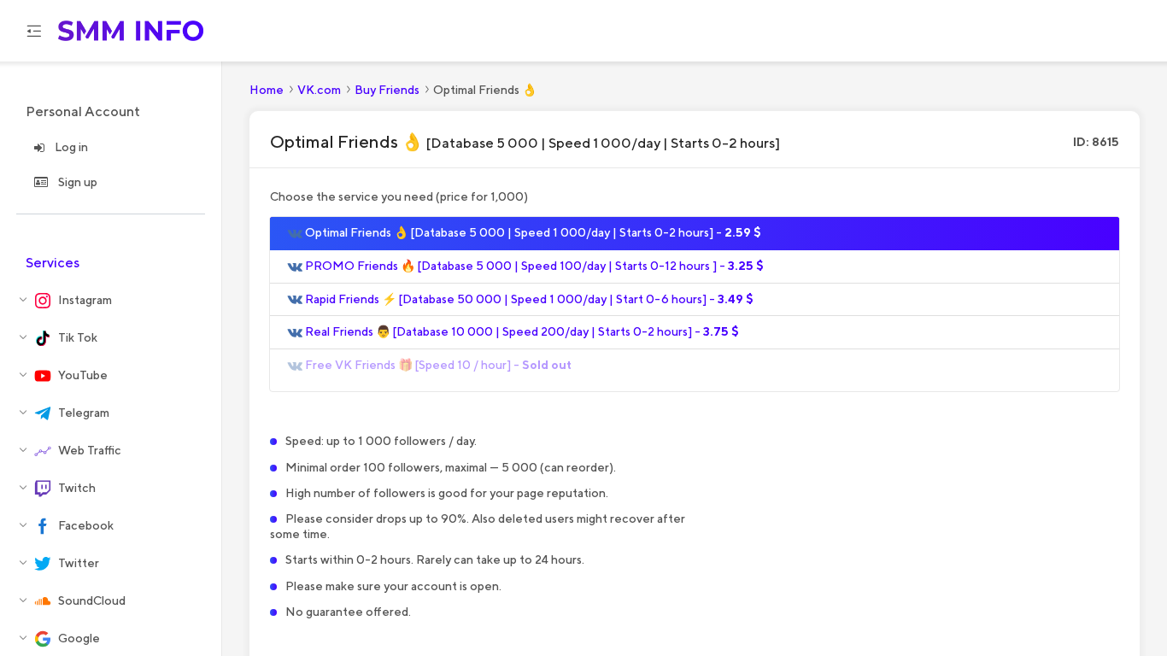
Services (52, 263)
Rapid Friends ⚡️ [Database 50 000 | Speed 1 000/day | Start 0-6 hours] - (528, 299)
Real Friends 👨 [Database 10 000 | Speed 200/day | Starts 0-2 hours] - (520, 331)
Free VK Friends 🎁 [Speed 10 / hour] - (437, 364)
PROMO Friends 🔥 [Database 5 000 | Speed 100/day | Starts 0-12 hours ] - (533, 265)
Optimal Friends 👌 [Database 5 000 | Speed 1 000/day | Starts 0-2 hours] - (531, 232)
